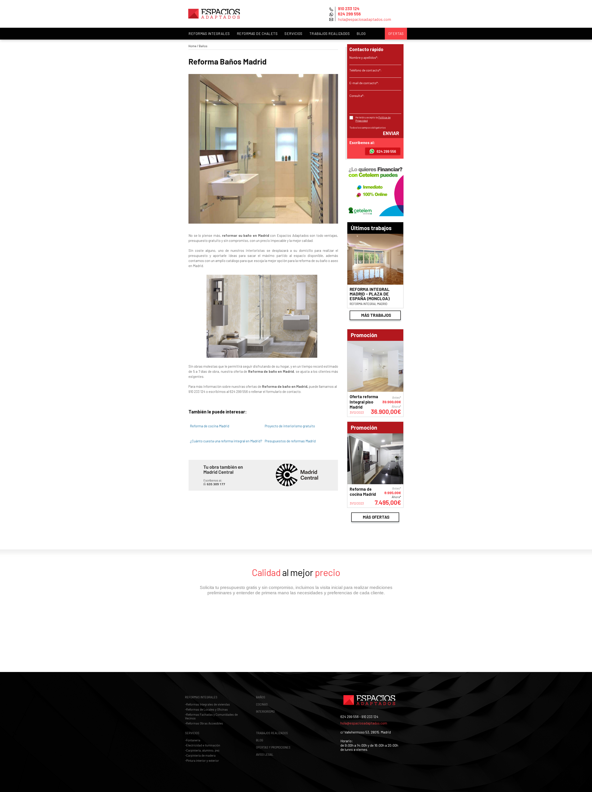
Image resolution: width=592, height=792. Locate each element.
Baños (203, 46)
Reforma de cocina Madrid (209, 426)
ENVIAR (391, 133)
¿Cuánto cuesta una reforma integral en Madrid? (226, 441)
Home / (193, 46)
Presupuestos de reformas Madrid (290, 441)
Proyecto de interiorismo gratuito (290, 426)
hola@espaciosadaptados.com (363, 723)
